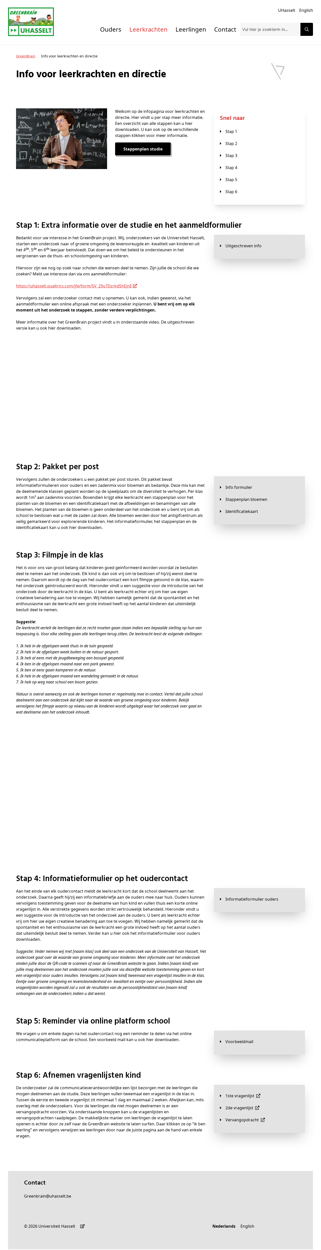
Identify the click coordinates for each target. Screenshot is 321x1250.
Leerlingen (191, 29)
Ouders (110, 29)
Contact (225, 29)
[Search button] (306, 29)
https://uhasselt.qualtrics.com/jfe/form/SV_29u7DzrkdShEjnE (74, 286)
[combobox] (270, 29)
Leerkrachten (148, 29)
